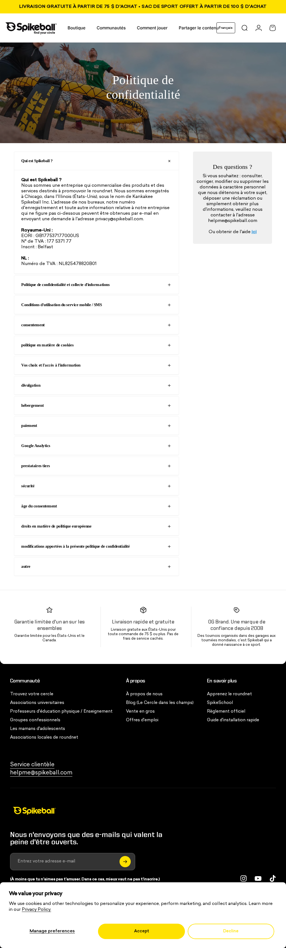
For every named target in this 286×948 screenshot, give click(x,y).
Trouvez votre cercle (31, 694)
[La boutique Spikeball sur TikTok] (272, 878)
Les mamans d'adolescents (37, 729)
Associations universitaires (37, 703)
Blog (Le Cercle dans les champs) (160, 703)
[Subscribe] (125, 861)
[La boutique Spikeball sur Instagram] (243, 878)
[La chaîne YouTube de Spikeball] (258, 878)
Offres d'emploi (142, 720)
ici (254, 232)
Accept (141, 931)
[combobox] (225, 27)
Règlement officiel (226, 712)
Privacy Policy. (36, 909)
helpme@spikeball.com (232, 221)
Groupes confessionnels (35, 720)
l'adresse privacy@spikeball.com (109, 219)
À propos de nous (144, 694)
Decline (231, 931)
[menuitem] (76, 28)
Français (226, 28)
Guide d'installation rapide (233, 720)
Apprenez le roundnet (229, 694)
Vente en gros (140, 712)
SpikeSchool (220, 703)
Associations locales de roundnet (44, 738)
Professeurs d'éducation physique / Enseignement (61, 712)
